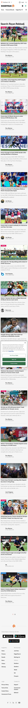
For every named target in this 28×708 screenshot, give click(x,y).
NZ (15, 673)
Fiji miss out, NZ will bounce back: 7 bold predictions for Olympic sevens (12, 408)
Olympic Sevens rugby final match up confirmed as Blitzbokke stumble (11, 335)
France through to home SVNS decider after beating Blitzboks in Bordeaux (13, 153)
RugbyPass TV (19, 10)
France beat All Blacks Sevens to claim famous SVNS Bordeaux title (12, 117)
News (2, 10)
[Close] (25, 342)
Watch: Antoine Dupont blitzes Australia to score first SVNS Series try (13, 590)
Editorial (16, 692)
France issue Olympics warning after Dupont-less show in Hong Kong (14, 480)
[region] (14, 354)
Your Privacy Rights (14, 355)
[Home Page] (7, 6)
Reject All (14, 359)
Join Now (16, 651)
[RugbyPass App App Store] (8, 636)
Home (3, 651)
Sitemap (4, 666)
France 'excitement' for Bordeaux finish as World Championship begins (13, 189)
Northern (16, 663)
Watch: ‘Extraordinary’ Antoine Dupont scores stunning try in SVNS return (14, 444)
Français (16, 676)
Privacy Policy (5, 684)
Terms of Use (5, 688)
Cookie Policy (5, 691)
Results (3, 657)
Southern (16, 666)
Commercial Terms (6, 694)
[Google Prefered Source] (14, 641)
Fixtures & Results (10, 10)
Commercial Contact (17, 688)
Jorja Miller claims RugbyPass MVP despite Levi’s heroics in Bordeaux (13, 80)
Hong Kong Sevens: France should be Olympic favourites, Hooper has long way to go (14, 517)
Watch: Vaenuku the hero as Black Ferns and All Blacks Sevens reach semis (13, 299)
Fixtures (4, 654)
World (15, 670)
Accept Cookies (14, 363)
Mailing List (17, 657)
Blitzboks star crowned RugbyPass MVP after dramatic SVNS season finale (14, 44)
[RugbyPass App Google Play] (20, 636)
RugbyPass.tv (17, 654)
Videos (3, 663)
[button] (26, 9)
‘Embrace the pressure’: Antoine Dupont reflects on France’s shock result (12, 371)
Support (16, 684)
